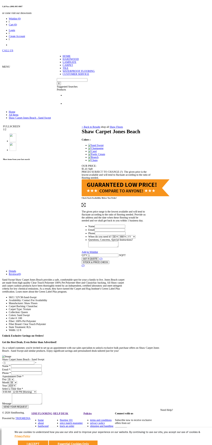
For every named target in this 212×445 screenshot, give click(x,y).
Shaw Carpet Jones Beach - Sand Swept (30, 117)
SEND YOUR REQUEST (15, 407)
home (41, 420)
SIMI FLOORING (41, 413)
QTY (84, 255)
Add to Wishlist (90, 252)
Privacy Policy (22, 436)
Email (91, 229)
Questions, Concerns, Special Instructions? (110, 239)
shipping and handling (101, 426)
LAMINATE (69, 62)
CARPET (68, 65)
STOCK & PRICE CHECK (95, 262)
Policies (87, 413)
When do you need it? (99, 236)
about (41, 423)
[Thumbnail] (96, 145)
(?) (101, 258)
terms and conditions (101, 420)
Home (12, 111)
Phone (91, 233)
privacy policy (97, 423)
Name (91, 226)
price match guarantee (71, 423)
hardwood (43, 426)
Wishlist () (15, 18)
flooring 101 (66, 420)
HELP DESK (60, 413)
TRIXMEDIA (22, 418)
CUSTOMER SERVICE (76, 74)
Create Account (17, 36)
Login (12, 30)
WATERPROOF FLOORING (79, 71)
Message (6, 403)
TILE (65, 68)
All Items (13, 114)
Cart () (13, 24)
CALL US (7, 50)
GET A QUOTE (90, 259)
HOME (67, 56)
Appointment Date (13, 376)
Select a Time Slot (12, 388)
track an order (67, 426)
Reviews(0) (15, 274)
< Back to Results (91, 126)
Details (12, 271)
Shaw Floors (116, 126)
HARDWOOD (71, 59)
